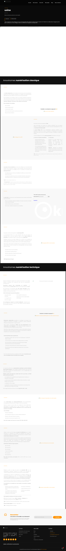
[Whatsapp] (15, 539)
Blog (52, 2)
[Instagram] (6, 539)
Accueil (29, 2)
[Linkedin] (11, 539)
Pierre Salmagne (44, 549)
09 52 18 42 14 (52, 532)
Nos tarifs (41, 2)
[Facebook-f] (4, 539)
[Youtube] (9, 539)
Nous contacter (58, 2)
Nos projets (47, 2)
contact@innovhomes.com (54, 534)
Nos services (35, 2)
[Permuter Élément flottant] (62, 548)
